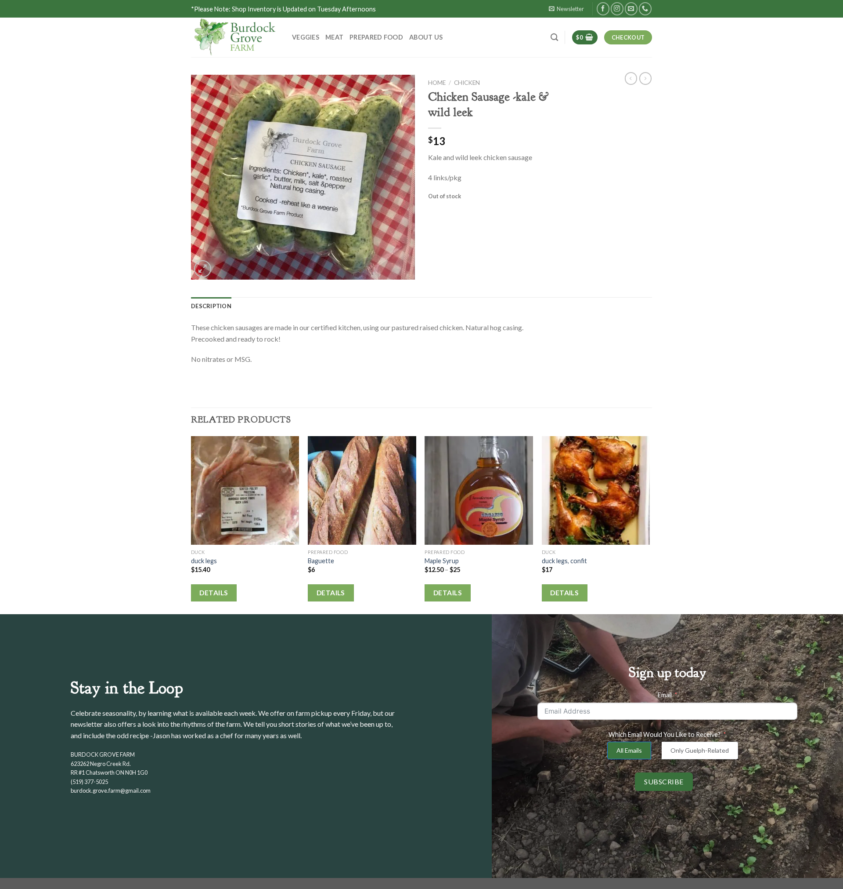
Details (213, 593)
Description (211, 306)
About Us (426, 37)
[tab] (211, 306)
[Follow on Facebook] (603, 8)
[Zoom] (202, 268)
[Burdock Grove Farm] (235, 37)
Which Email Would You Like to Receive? (665, 734)
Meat (334, 37)
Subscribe (663, 781)
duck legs (204, 561)
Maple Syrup (442, 561)
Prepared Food (376, 37)
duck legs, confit (564, 561)
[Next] (649, 524)
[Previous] (191, 524)
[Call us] (645, 8)
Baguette (321, 561)
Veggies (305, 37)
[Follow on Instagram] (617, 8)
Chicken (467, 82)
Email (665, 695)
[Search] (554, 38)
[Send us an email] (631, 8)
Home (437, 82)
